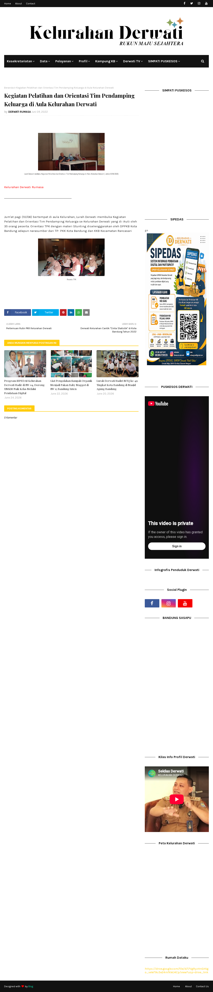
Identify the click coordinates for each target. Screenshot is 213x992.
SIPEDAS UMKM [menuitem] (18, 74)
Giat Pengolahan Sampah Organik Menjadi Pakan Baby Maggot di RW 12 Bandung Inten (71, 385)
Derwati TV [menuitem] (131, 61)
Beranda (9, 87)
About (18, 3)
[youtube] (206, 3)
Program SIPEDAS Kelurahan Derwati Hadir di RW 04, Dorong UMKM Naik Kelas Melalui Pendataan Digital (24, 387)
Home (7, 3)
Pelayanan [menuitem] (63, 61)
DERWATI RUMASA (19, 111)
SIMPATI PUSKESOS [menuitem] (162, 61)
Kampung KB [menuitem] (105, 61)
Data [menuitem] (43, 61)
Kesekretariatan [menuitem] (19, 61)
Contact (30, 3)
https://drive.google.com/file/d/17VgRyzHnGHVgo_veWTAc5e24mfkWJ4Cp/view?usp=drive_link (176, 970)
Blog (30, 986)
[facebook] (184, 3)
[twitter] (191, 3)
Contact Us (202, 986)
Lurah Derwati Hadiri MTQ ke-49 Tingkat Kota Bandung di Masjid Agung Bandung (117, 385)
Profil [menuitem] (83, 61)
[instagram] (199, 3)
